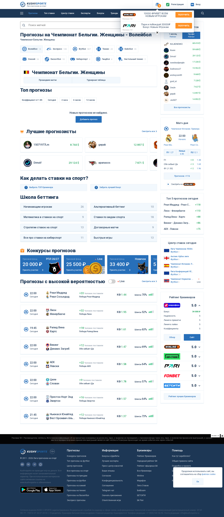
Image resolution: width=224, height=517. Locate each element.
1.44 (199, 160)
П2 (194, 152)
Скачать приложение (112, 495)
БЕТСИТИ (141, 495)
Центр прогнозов (74, 466)
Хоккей (33, 59)
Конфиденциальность (112, 480)
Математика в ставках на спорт (54, 217)
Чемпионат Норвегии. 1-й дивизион (182, 279)
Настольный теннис (135, 59)
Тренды (114, 13)
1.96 (199, 168)
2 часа (64, 100)
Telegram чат (108, 490)
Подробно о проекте (181, 466)
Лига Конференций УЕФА (182, 271)
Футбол (85, 49)
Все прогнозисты (182, 107)
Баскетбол (58, 59)
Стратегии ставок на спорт (54, 227)
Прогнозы (33, 13)
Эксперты (85, 13)
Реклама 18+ (127, 19)
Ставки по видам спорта (124, 217)
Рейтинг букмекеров (146, 456)
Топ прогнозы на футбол (78, 461)
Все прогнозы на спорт (77, 471)
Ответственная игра (111, 500)
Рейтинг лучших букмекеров (182, 396)
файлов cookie (208, 474)
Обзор (172, 337)
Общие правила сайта (182, 461)
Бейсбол (130, 49)
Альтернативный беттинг (124, 206)
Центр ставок (67, 13)
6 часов (77, 100)
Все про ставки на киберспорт (54, 237)
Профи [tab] (191, 35)
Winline (140, 476)
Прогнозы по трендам (77, 476)
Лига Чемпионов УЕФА (182, 249)
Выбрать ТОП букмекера (39, 187)
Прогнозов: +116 (182, 176)
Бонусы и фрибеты (110, 456)
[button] (157, 4)
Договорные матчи (124, 227)
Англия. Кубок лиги (180, 256)
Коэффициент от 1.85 (32, 100)
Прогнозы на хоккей (76, 485)
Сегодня (52, 100)
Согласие (106, 476)
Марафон (141, 480)
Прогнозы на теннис (76, 490)
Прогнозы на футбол (76, 480)
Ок (197, 481)
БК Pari (140, 500)
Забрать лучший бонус (108, 187)
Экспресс (60, 49)
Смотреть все (148, 131)
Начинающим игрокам (54, 206)
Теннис (107, 49)
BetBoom (141, 490)
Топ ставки (49, 13)
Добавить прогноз (88, 119)
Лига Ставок (143, 485)
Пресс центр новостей (112, 466)
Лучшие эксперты (110, 461)
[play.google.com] (30, 490)
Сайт (192, 337)
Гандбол (107, 59)
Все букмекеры (144, 471)
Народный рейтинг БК (147, 461)
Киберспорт (83, 59)
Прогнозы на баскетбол (78, 495)
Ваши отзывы (108, 471)
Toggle (112, 281)
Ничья (182, 152)
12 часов (90, 100)
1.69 (199, 164)
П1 (169, 152)
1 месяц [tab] (173, 35)
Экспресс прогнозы (76, 500)
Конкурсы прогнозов (76, 456)
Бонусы (100, 13)
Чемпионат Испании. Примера (185, 129)
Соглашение (108, 485)
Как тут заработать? (181, 456)
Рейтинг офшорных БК (147, 466)
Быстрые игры (124, 237)
